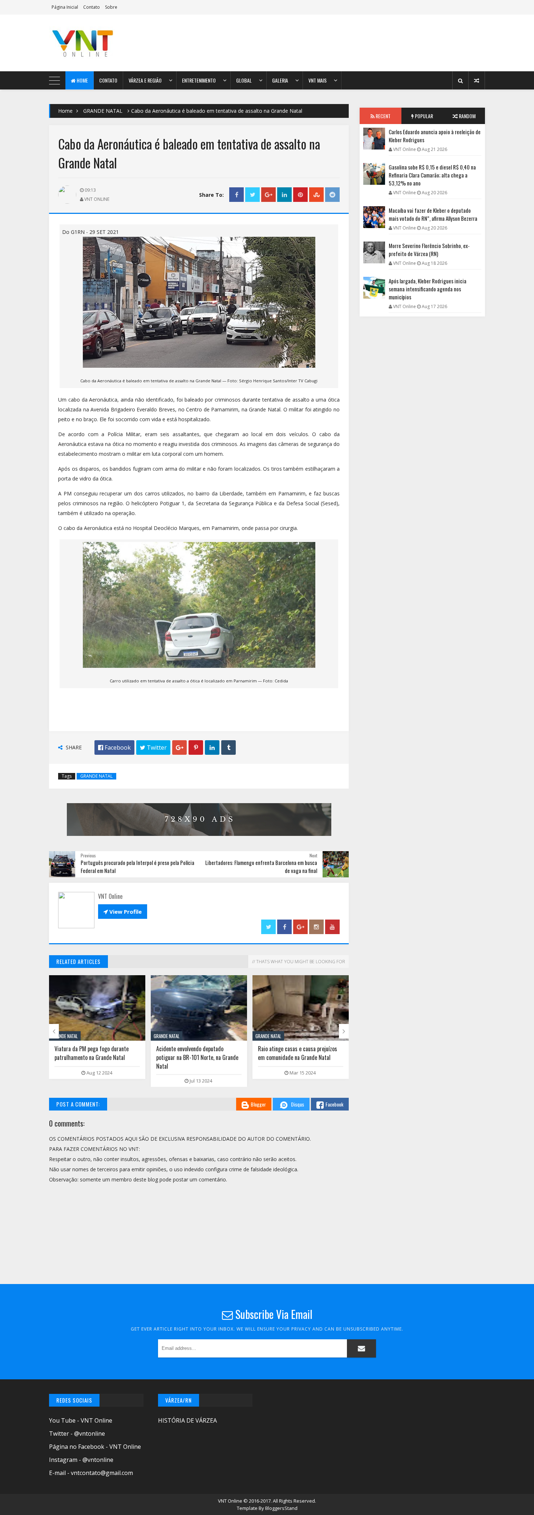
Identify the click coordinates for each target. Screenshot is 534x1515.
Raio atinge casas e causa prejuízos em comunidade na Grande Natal (297, 1053)
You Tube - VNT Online (80, 1420)
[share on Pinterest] (300, 194)
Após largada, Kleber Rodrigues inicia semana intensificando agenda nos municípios (427, 289)
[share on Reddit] (332, 194)
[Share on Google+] (268, 194)
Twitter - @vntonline (77, 1434)
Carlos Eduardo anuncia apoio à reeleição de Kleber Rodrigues (435, 136)
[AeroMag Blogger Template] (112, 43)
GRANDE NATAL (102, 110)
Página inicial (65, 7)
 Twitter (153, 747)
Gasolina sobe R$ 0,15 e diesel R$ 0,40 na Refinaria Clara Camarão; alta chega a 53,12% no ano (432, 175)
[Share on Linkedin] (284, 194)
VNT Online (230, 1501)
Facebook (334, 1104)
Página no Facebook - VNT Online (95, 1447)
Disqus (297, 1104)
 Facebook (114, 747)
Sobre (111, 7)
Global (244, 80)
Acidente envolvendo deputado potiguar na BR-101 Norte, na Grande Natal (197, 1057)
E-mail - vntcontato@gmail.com (91, 1473)
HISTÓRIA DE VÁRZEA (187, 1420)
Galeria (280, 80)
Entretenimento (199, 80)
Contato (91, 7)
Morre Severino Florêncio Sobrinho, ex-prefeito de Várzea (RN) (429, 250)
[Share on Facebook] (236, 194)
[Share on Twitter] (252, 194)
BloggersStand (281, 1508)
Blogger (258, 1104)
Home (82, 80)
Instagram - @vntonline (81, 1460)
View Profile (123, 911)
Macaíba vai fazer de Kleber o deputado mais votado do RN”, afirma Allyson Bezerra (433, 214)
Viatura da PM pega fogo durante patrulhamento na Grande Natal (91, 1053)
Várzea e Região (145, 80)
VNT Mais (317, 80)
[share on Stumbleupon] (316, 194)
